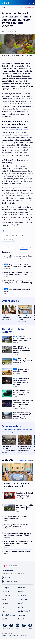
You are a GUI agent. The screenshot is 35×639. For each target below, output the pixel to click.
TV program (6, 588)
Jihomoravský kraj (17, 235)
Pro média (21, 588)
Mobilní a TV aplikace (9, 615)
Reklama (21, 592)
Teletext (4, 599)
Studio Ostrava (23, 599)
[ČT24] (5, 3)
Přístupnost (24, 635)
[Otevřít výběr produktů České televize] (33, 2)
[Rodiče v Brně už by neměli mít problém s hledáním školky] (17, 44)
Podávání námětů (24, 611)
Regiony (5, 235)
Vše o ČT (4, 619)
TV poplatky (6, 595)
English (4, 635)
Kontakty (21, 619)
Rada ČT (21, 603)
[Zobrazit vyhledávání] (28, 2)
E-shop (4, 611)
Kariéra (20, 607)
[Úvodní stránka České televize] (10, 565)
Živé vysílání (6, 592)
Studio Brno (22, 595)
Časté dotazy (22, 615)
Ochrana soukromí (13, 635)
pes (3, 30)
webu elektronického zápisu (20, 130)
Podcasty (5, 603)
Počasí (4, 607)
